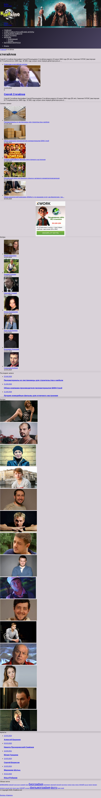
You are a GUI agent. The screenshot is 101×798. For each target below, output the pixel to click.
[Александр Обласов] (18, 576)
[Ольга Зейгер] (18, 465)
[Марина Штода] (19, 421)
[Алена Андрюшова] (11, 310)
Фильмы (7, 37)
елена (69, 784)
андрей (22, 784)
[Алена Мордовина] (18, 686)
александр (4, 785)
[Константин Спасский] (18, 708)
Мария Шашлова (10, 256)
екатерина (64, 784)
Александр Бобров (11, 368)
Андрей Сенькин (10, 274)
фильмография (40, 787)
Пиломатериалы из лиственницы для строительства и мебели (26, 122)
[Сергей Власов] (18, 730)
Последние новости (13, 34)
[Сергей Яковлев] (18, 642)
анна (26, 784)
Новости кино (10, 35)
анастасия (17, 784)
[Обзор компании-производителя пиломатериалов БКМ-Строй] (15, 139)
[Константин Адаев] (18, 532)
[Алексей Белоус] (18, 620)
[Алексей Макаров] (18, 554)
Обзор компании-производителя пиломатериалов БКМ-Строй (26, 141)
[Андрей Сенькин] (11, 272)
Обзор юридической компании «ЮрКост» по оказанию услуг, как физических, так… (34, 197)
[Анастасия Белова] (11, 329)
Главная (3, 49)
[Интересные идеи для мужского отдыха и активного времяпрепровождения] (15, 176)
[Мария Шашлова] (11, 254)
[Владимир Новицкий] (11, 347)
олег (11, 788)
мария (90, 784)
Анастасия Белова (11, 330)
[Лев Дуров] (18, 664)
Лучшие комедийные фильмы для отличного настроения (25, 159)
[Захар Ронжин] (18, 488)
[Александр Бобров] (11, 366)
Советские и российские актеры (19, 32)
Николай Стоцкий (10, 293)
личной (81, 784)
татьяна (27, 788)
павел (17, 788)
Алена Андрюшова (11, 312)
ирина (77, 784)
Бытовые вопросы (12, 42)
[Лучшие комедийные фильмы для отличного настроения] (15, 158)
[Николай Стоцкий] (11, 291)
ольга (14, 788)
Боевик (10, 41)
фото (54, 787)
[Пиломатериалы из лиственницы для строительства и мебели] (15, 120)
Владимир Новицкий (11, 349)
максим (86, 784)
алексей (11, 784)
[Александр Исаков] (18, 598)
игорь (73, 784)
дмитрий (53, 784)
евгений (58, 784)
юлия (59, 788)
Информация (13, 39)
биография (36, 784)
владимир (47, 784)
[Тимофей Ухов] (18, 510)
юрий (62, 788)
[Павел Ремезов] (19, 443)
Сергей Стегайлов (14, 94)
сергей (22, 788)
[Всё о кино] (10, 20)
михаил (95, 784)
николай (7, 788)
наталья (2, 788)
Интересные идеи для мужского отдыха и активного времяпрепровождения (32, 178)
